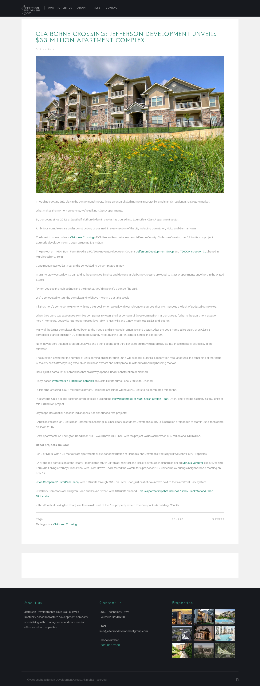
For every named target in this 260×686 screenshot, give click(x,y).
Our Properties (60, 7)
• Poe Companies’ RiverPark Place (57, 482)
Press (96, 7)
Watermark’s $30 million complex (73, 380)
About (82, 7)
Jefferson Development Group (155, 251)
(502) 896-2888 (110, 645)
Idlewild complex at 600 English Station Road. (140, 398)
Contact (112, 7)
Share (178, 519)
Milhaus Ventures (192, 462)
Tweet (219, 519)
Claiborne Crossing (82, 237)
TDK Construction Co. (193, 251)
